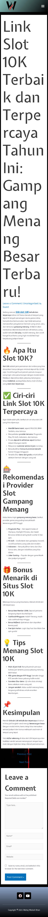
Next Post (24, 762)
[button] (42, 6)
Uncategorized (30, 303)
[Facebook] (20, 895)
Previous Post (24, 754)
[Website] (24, 857)
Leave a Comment (12, 303)
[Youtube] (27, 895)
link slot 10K (22, 312)
